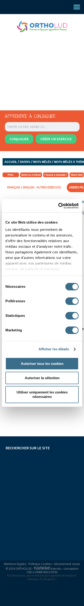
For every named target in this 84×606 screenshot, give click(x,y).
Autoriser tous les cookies (42, 364)
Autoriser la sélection (42, 378)
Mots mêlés (42, 162)
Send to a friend (31, 174)
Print (11, 174)
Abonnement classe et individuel (57, 565)
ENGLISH (28, 187)
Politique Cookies (40, 564)
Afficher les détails (53, 349)
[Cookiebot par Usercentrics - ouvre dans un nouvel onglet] (59, 206)
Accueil (10, 162)
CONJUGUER (19, 139)
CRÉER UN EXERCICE (56, 139)
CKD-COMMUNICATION (42, 572)
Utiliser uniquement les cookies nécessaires (42, 394)
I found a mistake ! (55, 174)
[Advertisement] (38, 67)
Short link (77, 174)
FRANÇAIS (13, 187)
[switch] (72, 301)
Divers (25, 162)
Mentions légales (15, 564)
